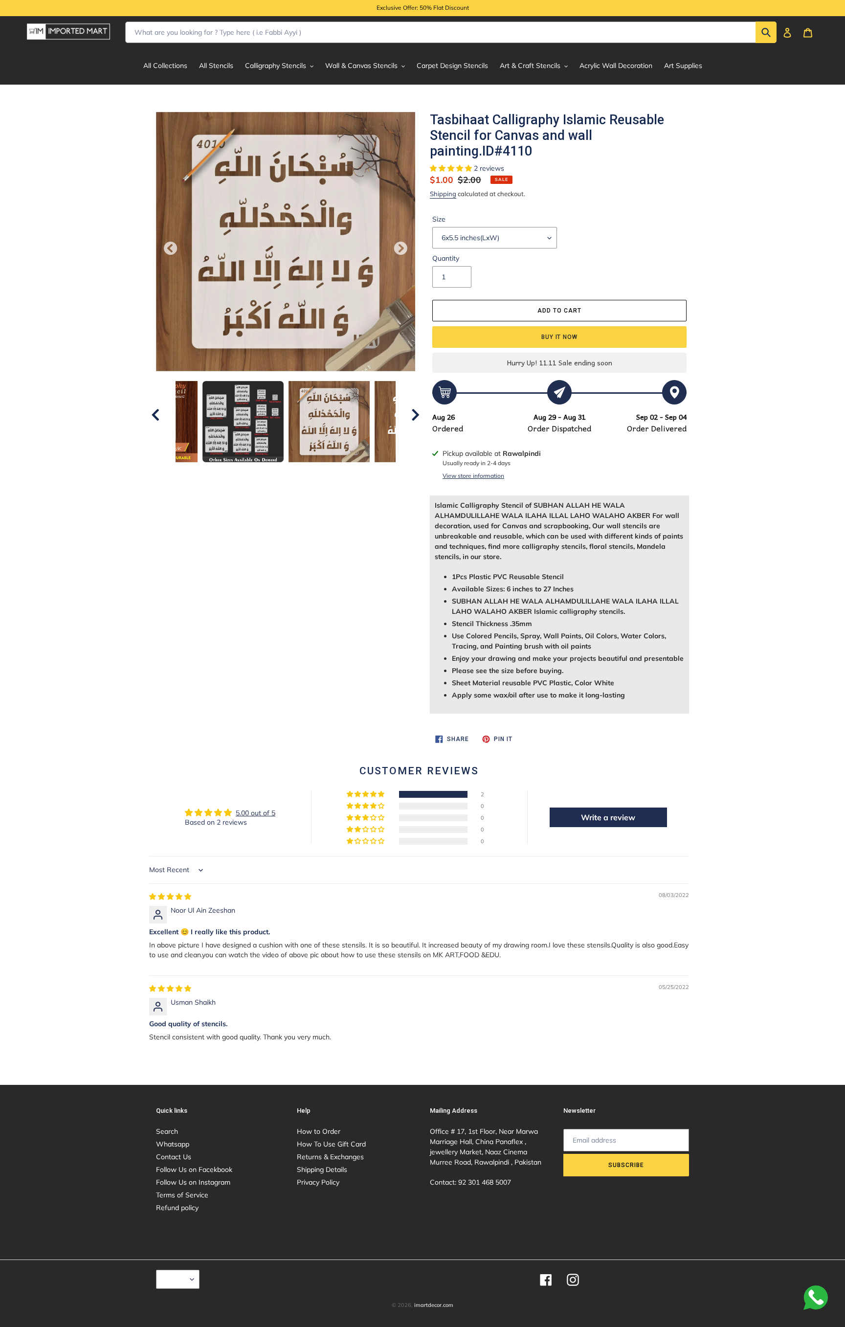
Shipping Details (322, 1169)
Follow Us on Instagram (193, 1182)
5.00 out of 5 (255, 813)
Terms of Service (182, 1195)
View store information (473, 475)
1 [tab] (241, 472)
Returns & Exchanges (330, 1156)
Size (438, 219)
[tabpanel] (329, 422)
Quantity (445, 258)
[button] (452, 168)
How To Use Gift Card (331, 1144)
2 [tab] (256, 472)
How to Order (318, 1131)
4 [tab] (285, 472)
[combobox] (451, 32)
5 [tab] (300, 472)
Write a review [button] (608, 817)
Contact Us (173, 1156)
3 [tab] (271, 472)
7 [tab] (329, 472)
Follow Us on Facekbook (194, 1169)
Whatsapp (172, 1144)
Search (167, 1131)
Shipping (443, 194)
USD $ (175, 1279)
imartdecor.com (433, 1305)
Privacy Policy (318, 1182)
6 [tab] (315, 472)
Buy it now (559, 337)
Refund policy (177, 1207)
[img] (170, 896)
